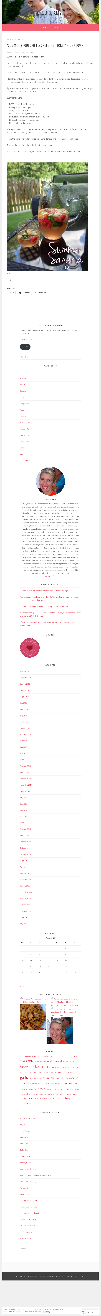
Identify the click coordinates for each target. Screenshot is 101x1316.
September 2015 (26, 734)
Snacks (22, 448)
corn (25, 1072)
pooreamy (50, 500)
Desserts (23, 391)
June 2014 (24, 804)
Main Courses (25, 422)
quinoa (45, 1094)
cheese (24, 1067)
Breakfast (23, 378)
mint (47, 1084)
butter (28, 1061)
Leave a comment (26, 52)
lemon (33, 1083)
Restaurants (24, 429)
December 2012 (26, 892)
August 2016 (24, 696)
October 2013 (25, 848)
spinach (62, 1098)
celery (65, 1061)
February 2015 (25, 766)
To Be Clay (24, 1150)
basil (32, 1056)
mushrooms (55, 1083)
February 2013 (25, 879)
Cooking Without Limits (28, 1200)
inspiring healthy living (28, 1169)
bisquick (55, 1057)
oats (61, 1084)
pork (26, 1094)
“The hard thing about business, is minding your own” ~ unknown (44, 606)
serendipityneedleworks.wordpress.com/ (35, 1175)
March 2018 (24, 671)
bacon (27, 1057)
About (55, 27)
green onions (48, 1077)
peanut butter (53, 1089)
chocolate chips (57, 1067)
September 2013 (26, 854)
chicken (35, 1066)
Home (45, 27)
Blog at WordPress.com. (27, 1276)
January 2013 (25, 886)
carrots (50, 1060)
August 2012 (24, 917)
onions (74, 1083)
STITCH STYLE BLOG (27, 1118)
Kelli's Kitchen (25, 1143)
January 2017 (25, 684)
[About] (60, 1030)
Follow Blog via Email (50, 325)
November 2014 (26, 785)
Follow (25, 347)
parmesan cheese (31, 1089)
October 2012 (25, 905)
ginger (31, 1078)
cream (30, 1072)
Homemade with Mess (28, 1207)
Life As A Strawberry (27, 1232)
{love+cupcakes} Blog (28, 1219)
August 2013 (24, 860)
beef (45, 1056)
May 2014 (23, 810)
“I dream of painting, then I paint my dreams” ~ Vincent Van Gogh (44, 590)
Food (22, 410)
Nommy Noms (25, 1162)
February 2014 (25, 829)
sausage (23, 1098)
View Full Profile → (51, 576)
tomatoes (26, 1103)
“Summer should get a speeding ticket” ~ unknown (45, 45)
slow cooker (24, 441)
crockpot (50, 1072)
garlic (24, 1077)
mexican (39, 1084)
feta (67, 1071)
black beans (62, 1057)
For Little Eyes (25, 1188)
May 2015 (23, 753)
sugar (69, 1098)
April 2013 (23, 867)
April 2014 (23, 816)
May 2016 (23, 715)
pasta (41, 1089)
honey (75, 1077)
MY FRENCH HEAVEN (27, 1226)
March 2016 (24, 722)
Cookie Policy (46, 1312)
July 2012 (23, 924)
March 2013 (24, 873)
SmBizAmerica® (26, 1238)
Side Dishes (24, 435)
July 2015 (23, 747)
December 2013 (26, 841)
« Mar (22, 986)
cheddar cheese (72, 1061)
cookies (73, 1067)
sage (74, 1094)
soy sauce (52, 1098)
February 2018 (25, 677)
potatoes (32, 1094)
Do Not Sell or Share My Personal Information (62, 1276)
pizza (22, 1094)
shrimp (31, 1098)
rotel (70, 1094)
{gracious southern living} (29, 1213)
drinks (22, 397)
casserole (59, 1061)
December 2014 (26, 778)
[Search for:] (50, 357)
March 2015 (24, 760)
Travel (22, 454)
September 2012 (26, 911)
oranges (22, 1089)
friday (71, 1072)
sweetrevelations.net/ (28, 1181)
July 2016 (23, 703)
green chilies (38, 1078)
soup (37, 1098)
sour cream (43, 1098)
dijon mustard (59, 1072)
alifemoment (24, 1137)
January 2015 (25, 772)
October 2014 (25, 791)
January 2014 (25, 835)
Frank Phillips (25, 1156)
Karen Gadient (25, 1131)
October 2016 (25, 690)
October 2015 (25, 728)
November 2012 (26, 898)
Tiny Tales (23, 1125)
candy (39, 1061)
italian (23, 1083)
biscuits (49, 1057)
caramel (44, 1061)
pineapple (77, 1089)
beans (40, 1057)
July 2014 (23, 797)
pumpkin (39, 1094)
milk (44, 1084)
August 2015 (24, 741)
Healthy (23, 416)
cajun (34, 1061)
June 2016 (24, 709)
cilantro (66, 1067)
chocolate (46, 1067)
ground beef (59, 1078)
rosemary (63, 1093)
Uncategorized (25, 460)
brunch (22, 384)
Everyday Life (25, 403)
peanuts (63, 1089)
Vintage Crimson (26, 1194)
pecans (70, 1089)
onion (67, 1083)
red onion (51, 1094)
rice (56, 1094)
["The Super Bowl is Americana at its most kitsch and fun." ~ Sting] (35, 1000)
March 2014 (24, 823)
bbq (36, 1057)
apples (22, 1057)
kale (28, 1084)
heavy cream (67, 1078)
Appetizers (24, 372)
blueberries (70, 1057)
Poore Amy (50, 12)
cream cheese (38, 1072)
